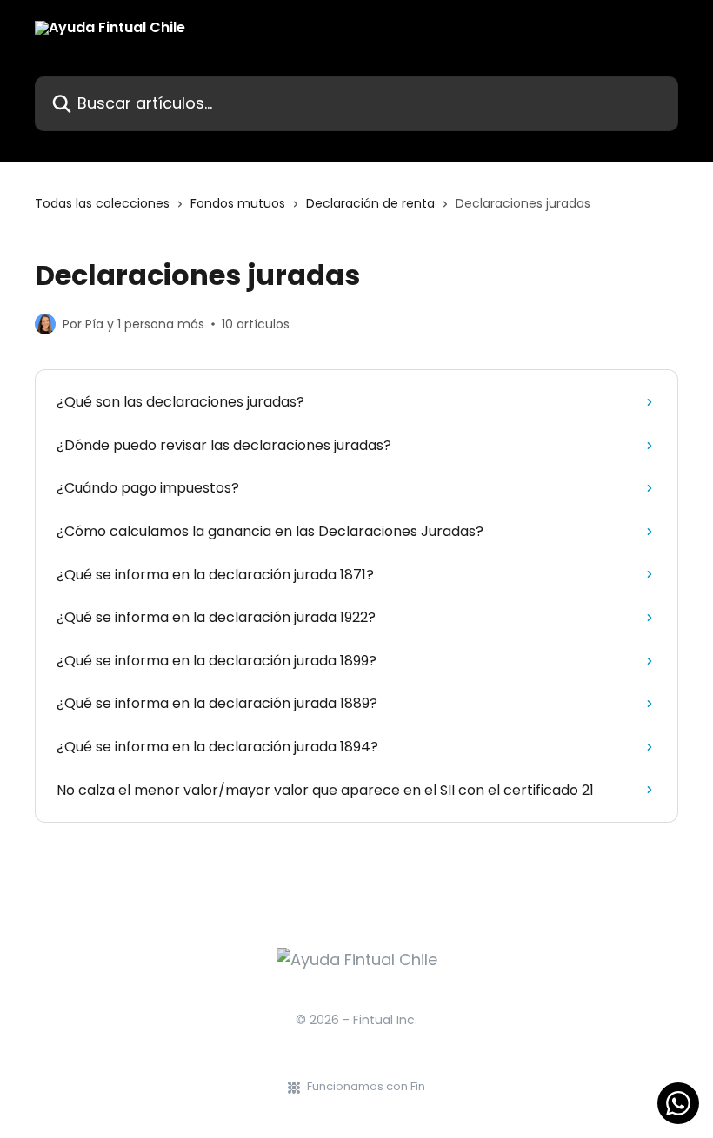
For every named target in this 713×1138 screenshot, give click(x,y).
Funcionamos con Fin (366, 1086)
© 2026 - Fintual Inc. (356, 1020)
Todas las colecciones (102, 203)
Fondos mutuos (237, 203)
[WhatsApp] (678, 1103)
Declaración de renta (370, 203)
